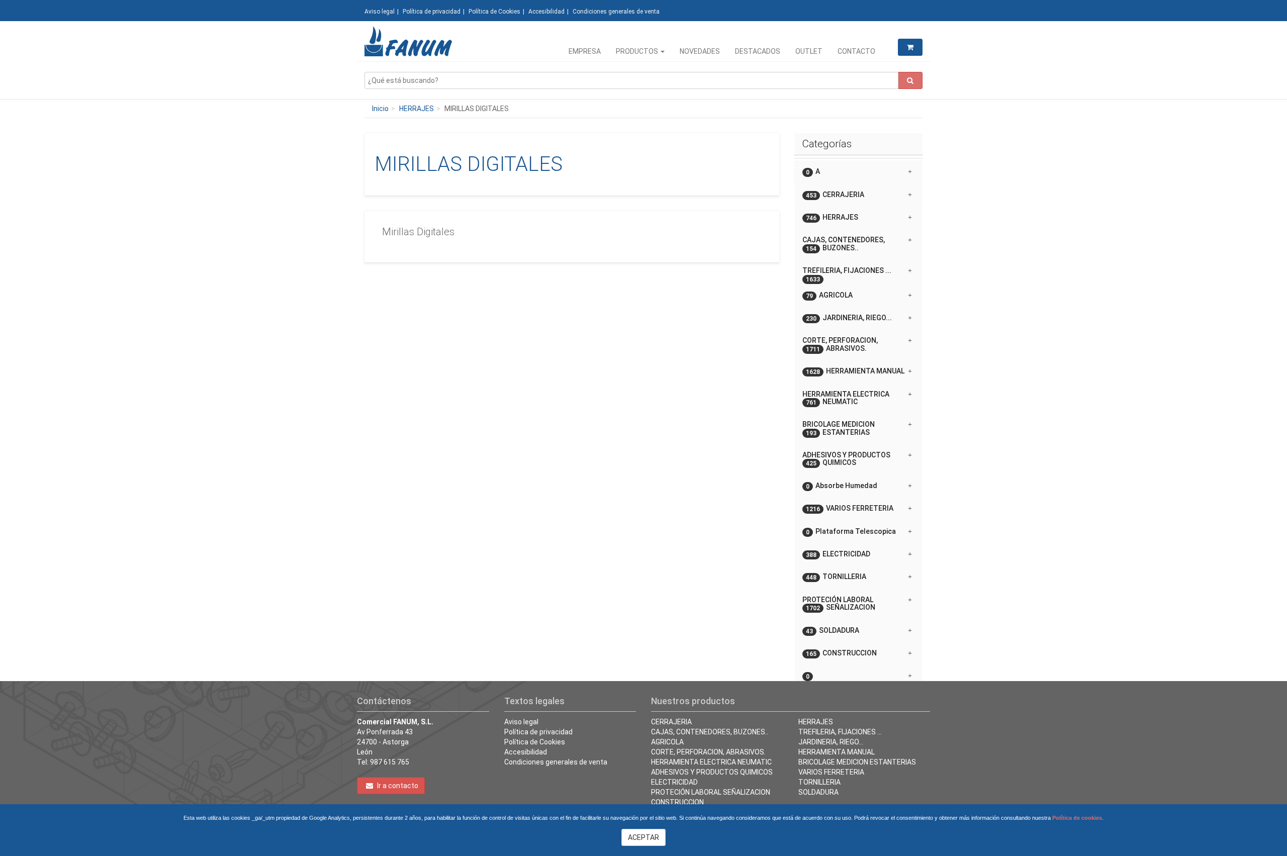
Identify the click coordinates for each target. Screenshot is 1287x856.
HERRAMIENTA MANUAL (836, 752)
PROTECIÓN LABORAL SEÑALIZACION (710, 792)
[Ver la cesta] (910, 47)
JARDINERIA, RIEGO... (830, 742)
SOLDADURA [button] (832, 630)
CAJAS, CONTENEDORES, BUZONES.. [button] (843, 244)
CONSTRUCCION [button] (841, 653)
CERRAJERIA (671, 722)
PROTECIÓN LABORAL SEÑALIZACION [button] (838, 604)
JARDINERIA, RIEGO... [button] (849, 318)
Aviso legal (379, 11)
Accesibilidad (546, 11)
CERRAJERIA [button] (835, 195)
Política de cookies (1077, 818)
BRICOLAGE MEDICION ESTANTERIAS (857, 762)
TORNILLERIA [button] (836, 577)
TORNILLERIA (819, 782)
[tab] (858, 171)
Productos (638, 51)
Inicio (380, 109)
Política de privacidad (432, 11)
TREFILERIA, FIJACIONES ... (840, 732)
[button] (858, 672)
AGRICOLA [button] (829, 295)
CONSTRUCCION (677, 802)
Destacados (757, 51)
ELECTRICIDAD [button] (838, 554)
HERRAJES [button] (832, 217)
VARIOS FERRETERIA (831, 772)
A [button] (813, 171)
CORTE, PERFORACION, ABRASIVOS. (708, 752)
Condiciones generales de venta (616, 11)
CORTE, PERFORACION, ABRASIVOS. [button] (840, 344)
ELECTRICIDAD (674, 782)
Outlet (808, 51)
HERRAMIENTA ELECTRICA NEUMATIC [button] (845, 398)
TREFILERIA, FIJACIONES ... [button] (846, 274)
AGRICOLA (667, 742)
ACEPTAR (643, 837)
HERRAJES (416, 109)
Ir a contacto (397, 786)
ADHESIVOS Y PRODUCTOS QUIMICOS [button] (846, 459)
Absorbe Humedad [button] (841, 486)
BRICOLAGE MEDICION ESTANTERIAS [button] (838, 428)
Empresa (585, 51)
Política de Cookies (494, 11)
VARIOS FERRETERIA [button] (849, 508)
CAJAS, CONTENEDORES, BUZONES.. (709, 732)
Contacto (856, 51)
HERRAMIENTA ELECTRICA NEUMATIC (711, 762)
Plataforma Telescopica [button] (851, 531)
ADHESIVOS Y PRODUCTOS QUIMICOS (712, 772)
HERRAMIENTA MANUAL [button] (855, 371)
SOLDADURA (818, 792)
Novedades (700, 51)
